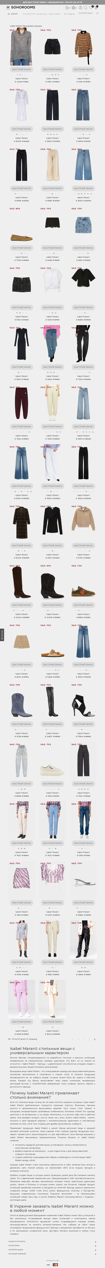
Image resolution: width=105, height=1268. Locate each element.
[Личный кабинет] (80, 8)
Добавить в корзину (30, 31)
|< (73, 1039)
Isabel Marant (21, 78)
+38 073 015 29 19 (73, 2)
